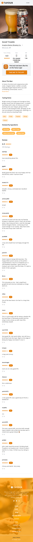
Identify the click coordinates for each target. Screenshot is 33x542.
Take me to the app (16, 72)
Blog (16, 512)
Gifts (16, 509)
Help (16, 522)
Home (27, 2)
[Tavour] (16, 486)
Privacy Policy (16, 528)
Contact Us (16, 525)
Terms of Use (16, 531)
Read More (5, 91)
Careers (16, 519)
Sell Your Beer (16, 515)
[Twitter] (14, 500)
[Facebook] (16, 500)
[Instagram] (19, 500)
